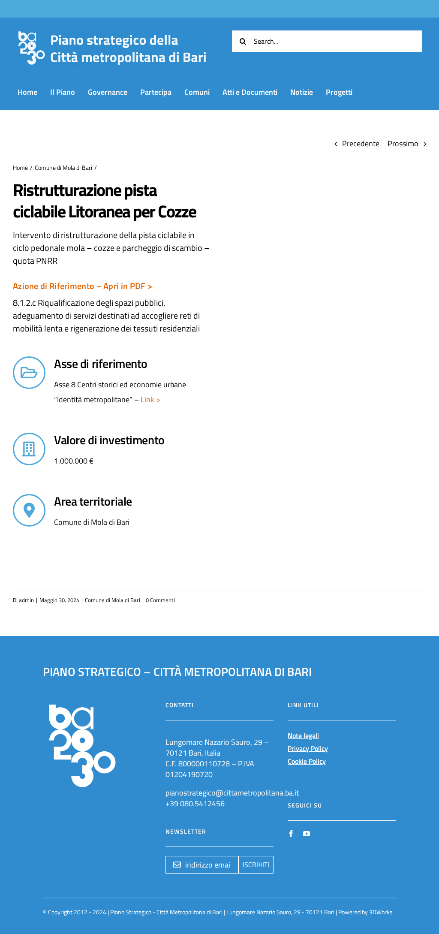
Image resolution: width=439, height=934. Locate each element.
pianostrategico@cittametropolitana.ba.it (232, 792)
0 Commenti (160, 600)
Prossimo (403, 143)
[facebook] (291, 833)
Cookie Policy (307, 761)
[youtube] (306, 833)
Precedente (360, 143)
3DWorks (381, 911)
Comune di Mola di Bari (112, 600)
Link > (149, 399)
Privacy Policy (308, 748)
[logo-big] (112, 35)
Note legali (303, 735)
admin (26, 600)
